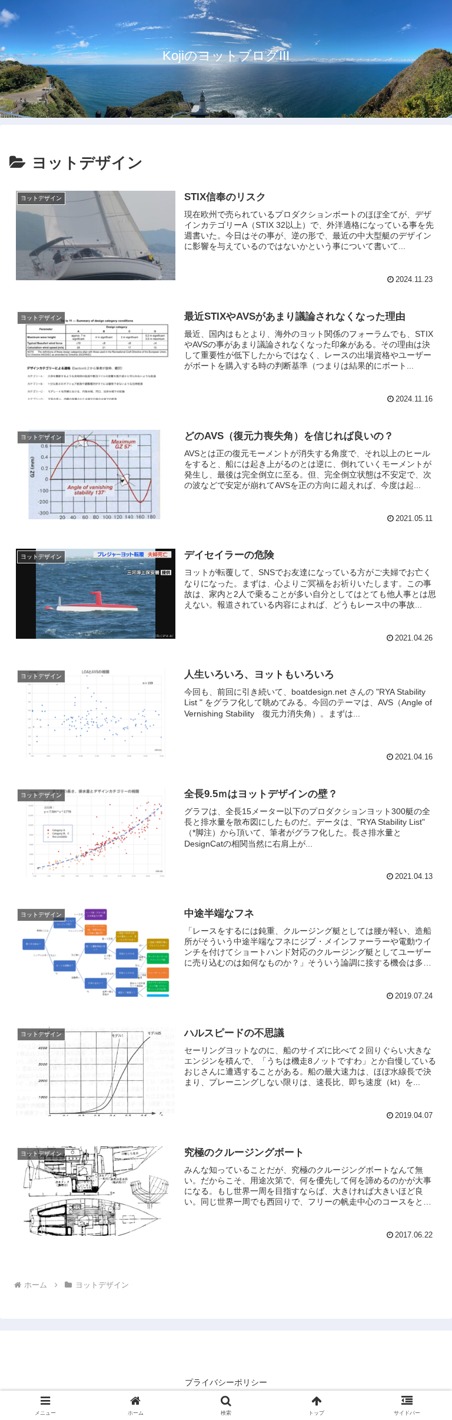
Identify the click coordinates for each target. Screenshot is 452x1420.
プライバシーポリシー (226, 1382)
